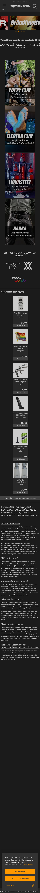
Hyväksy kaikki (20, 871)
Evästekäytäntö (27, 865)
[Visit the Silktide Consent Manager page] (32, 885)
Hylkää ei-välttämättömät (20, 878)
